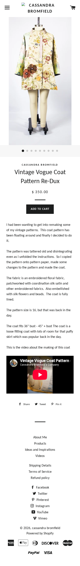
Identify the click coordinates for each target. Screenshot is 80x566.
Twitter (42, 494)
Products (40, 443)
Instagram (42, 506)
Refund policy (40, 478)
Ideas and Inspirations (40, 450)
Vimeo (42, 518)
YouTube (42, 512)
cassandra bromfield (46, 528)
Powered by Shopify (40, 533)
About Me (40, 437)
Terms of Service (40, 472)
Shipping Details (40, 465)
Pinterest (42, 500)
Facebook (42, 487)
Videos (40, 456)
